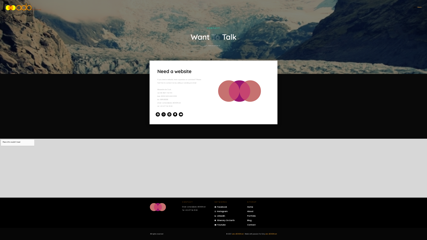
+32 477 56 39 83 (166, 106)
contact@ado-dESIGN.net (171, 103)
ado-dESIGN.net (238, 234)
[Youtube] (181, 114)
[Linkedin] (169, 114)
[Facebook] (158, 114)
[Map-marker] (175, 114)
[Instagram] (163, 114)
